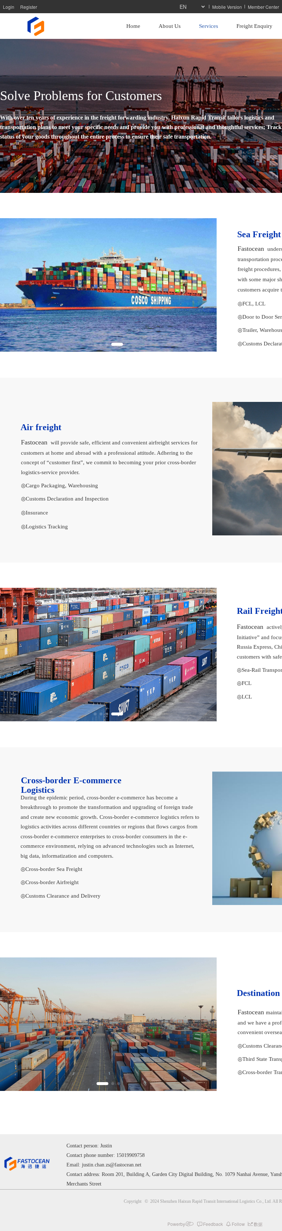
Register (28, 7)
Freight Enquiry (254, 26)
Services (208, 26)
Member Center (263, 7)
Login (8, 7)
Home (133, 26)
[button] (95, 344)
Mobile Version (227, 7)
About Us (170, 26)
